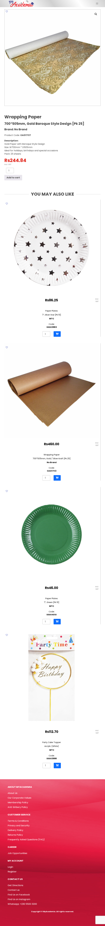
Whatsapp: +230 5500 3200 (22, 904)
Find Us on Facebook (19, 894)
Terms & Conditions (18, 820)
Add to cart (13, 177)
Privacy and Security (19, 825)
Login (10, 867)
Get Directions (15, 885)
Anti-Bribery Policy (18, 807)
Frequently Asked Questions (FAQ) (26, 839)
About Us (12, 793)
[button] (95, 14)
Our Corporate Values (19, 797)
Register (12, 871)
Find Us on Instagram (19, 899)
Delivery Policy (15, 830)
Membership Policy (18, 802)
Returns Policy (15, 834)
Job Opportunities (17, 853)
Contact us (14, 890)
